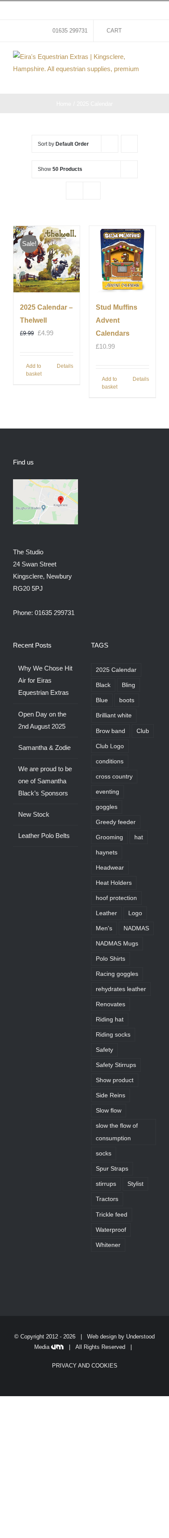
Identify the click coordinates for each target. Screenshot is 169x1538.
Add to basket (34, 370)
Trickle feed (111, 1214)
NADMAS (136, 928)
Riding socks (113, 1034)
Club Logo (110, 746)
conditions (110, 761)
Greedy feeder (116, 822)
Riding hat (110, 1019)
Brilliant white (114, 715)
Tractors (107, 1199)
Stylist (135, 1184)
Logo (135, 913)
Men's (104, 928)
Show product (114, 1080)
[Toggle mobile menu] (152, 80)
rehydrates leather (121, 989)
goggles (106, 807)
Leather (106, 913)
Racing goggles (117, 974)
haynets (106, 852)
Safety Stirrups (116, 1065)
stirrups (106, 1184)
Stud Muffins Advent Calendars (116, 320)
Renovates (110, 1004)
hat (138, 837)
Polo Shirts (110, 959)
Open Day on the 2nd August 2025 (42, 720)
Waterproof (111, 1230)
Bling (128, 685)
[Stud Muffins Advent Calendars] (122, 259)
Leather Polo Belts (44, 835)
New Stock (33, 814)
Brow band (110, 731)
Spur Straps (112, 1168)
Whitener (108, 1245)
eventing (107, 792)
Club (142, 731)
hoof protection (116, 898)
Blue (102, 700)
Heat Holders (114, 883)
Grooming (109, 837)
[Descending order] (129, 144)
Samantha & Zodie (44, 747)
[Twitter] (105, 1280)
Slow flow (108, 1110)
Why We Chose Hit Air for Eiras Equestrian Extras (45, 680)
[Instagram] (117, 1280)
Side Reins (110, 1095)
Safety (104, 1050)
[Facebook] (93, 1280)
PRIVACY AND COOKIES (84, 1365)
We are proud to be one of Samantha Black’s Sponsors (45, 781)
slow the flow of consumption (117, 1132)
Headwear (110, 867)
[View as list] (91, 190)
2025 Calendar (116, 670)
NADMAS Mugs (117, 943)
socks (103, 1153)
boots (126, 700)
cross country (114, 776)
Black (103, 685)
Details (65, 366)
